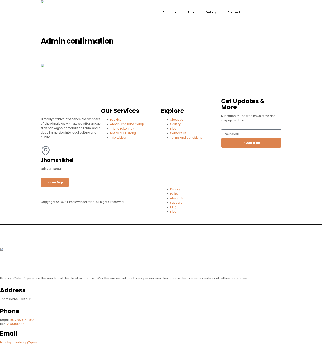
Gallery (211, 12)
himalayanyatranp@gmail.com (22, 342)
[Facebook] (4, 356)
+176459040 (15, 324)
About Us (169, 12)
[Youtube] (14, 356)
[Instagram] (24, 356)
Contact (233, 12)
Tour (190, 12)
